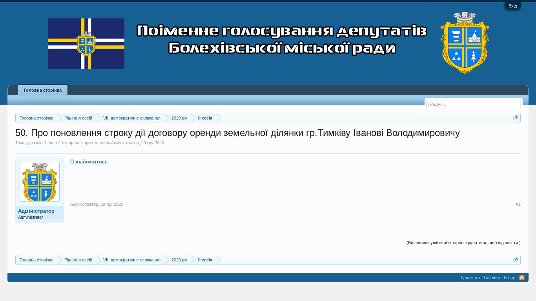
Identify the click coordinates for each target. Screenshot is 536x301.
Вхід (513, 6)
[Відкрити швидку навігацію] (515, 117)
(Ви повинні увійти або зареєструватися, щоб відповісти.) (464, 242)
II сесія (52, 142)
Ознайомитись (89, 161)
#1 (518, 204)
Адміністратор (125, 142)
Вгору (509, 277)
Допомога (470, 277)
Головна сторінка (43, 90)
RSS (522, 277)
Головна (492, 277)
